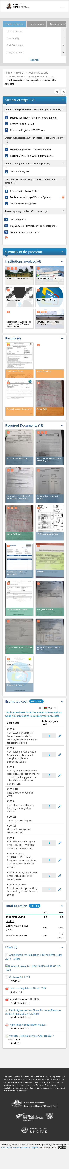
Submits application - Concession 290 (30, 149)
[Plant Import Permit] (19, 360)
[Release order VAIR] (19, 674)
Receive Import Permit (22, 123)
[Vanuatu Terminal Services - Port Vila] (49, 319)
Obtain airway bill (19, 171)
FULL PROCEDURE (38, 72)
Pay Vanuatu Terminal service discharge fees (34, 225)
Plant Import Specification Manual (28, 1024)
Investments (37, 24)
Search (34, 59)
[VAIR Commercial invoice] (49, 523)
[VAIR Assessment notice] (19, 598)
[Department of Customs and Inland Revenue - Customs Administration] (19, 319)
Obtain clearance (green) (23, 203)
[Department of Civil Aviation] (49, 275)
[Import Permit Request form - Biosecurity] (49, 447)
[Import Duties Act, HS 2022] (7, 999)
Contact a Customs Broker (24, 191)
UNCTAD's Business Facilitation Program (19, 1147)
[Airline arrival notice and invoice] (49, 485)
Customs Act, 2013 (19, 977)
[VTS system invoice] (49, 598)
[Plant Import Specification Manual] (7, 1024)
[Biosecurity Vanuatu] (19, 275)
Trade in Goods (14, 24)
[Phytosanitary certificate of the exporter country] (19, 485)
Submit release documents (24, 232)
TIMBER (20, 72)
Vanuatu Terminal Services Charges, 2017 (31, 1035)
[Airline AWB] (49, 398)
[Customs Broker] (19, 297)
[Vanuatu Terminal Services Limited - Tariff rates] (7, 1035)
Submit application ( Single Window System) (33, 117)
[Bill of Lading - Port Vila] (19, 447)
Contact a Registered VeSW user (27, 130)
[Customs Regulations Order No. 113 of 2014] (7, 988)
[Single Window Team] (49, 297)
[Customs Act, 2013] (7, 977)
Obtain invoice (18, 219)
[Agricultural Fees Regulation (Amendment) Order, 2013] (7, 954)
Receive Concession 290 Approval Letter (31, 155)
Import (8, 72)
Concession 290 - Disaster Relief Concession (31, 76)
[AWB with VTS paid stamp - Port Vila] (49, 636)
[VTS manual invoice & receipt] (19, 636)
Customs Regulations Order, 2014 (28, 988)
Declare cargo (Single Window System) (30, 197)
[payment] (49, 560)
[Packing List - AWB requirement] (19, 560)
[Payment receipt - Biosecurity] (19, 398)
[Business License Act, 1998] (21, 965)
